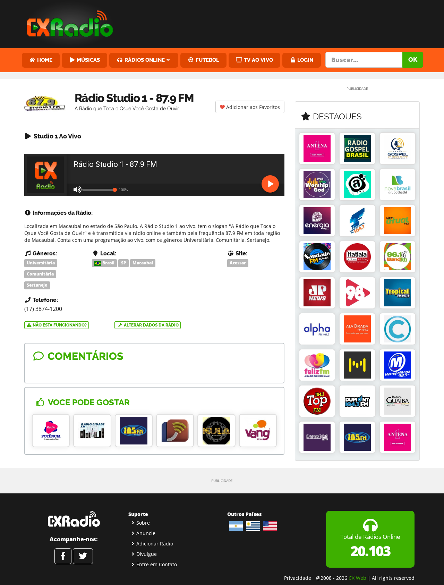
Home (44, 60)
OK (412, 59)
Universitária (41, 263)
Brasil (107, 263)
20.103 (370, 550)
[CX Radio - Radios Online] (73, 519)
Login (304, 60)
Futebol (206, 60)
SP (123, 263)
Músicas (87, 60)
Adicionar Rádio (154, 543)
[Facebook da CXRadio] (62, 556)
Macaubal (143, 263)
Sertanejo (37, 285)
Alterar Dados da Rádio (151, 325)
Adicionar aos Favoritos (252, 107)
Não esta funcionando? (59, 325)
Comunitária (40, 274)
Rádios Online (144, 60)
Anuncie (145, 533)
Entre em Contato (156, 564)
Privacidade (297, 578)
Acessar (238, 263)
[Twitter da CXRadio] (83, 556)
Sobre (143, 522)
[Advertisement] (275, 22)
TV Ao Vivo (257, 60)
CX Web (357, 578)
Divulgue (146, 554)
